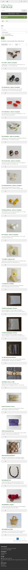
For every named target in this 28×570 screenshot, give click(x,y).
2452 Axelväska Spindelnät (8, 455)
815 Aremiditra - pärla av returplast (10, 136)
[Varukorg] (24, 1)
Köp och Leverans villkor (6, 549)
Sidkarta (2, 554)
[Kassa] (25, 1)
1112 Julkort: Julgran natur (8, 259)
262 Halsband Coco (6, 480)
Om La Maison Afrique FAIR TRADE (8, 548)
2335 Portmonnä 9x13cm (8, 431)
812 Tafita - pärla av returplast (9, 62)
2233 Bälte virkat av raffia (8, 382)
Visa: (17, 44)
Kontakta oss (4, 553)
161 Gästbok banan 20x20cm (9, 357)
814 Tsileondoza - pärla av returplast (11, 111)
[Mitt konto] (22, 1)
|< (2, 538)
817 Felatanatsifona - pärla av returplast (12, 185)
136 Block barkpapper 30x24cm (9, 308)
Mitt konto (3, 564)
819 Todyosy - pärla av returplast (10, 234)
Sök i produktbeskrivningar (7, 35)
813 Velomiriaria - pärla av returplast (11, 87)
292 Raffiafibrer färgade (8, 504)
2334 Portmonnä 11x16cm (8, 406)
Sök (7, 21)
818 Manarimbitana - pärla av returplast (11, 210)
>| (24, 538)
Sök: (2, 28)
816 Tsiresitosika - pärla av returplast (11, 161)
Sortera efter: (4, 44)
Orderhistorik (3, 566)
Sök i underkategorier (6, 34)
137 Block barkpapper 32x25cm (9, 332)
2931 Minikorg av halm (7, 529)
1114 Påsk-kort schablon (8, 283)
